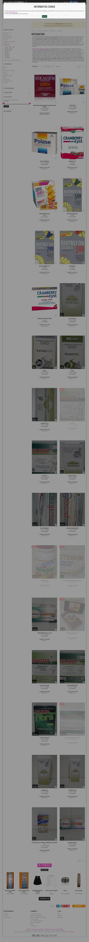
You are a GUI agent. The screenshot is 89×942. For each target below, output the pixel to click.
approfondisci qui (14, 12)
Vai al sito (44, 16)
